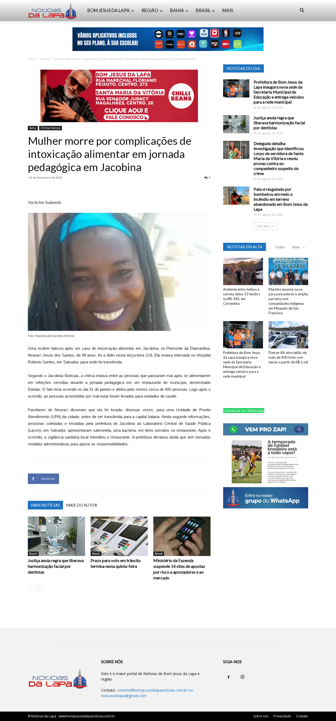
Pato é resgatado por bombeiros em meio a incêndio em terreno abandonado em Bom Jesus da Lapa (281, 199)
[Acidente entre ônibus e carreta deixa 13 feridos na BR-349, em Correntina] (243, 271)
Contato (302, 716)
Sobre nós (261, 716)
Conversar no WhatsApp (243, 410)
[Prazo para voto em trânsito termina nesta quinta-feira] (119, 536)
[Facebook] (228, 677)
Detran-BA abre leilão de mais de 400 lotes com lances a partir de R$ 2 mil (288, 357)
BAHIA (177, 10)
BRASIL (203, 10)
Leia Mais (264, 226)
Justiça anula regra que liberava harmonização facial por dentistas (56, 566)
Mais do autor (81, 505)
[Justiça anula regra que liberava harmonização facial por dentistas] (56, 536)
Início (32, 59)
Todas (280, 247)
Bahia (45, 59)
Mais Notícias (45, 505)
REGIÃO (149, 10)
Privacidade (282, 716)
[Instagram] (242, 677)
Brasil (33, 553)
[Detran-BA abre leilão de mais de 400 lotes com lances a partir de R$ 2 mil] (288, 334)
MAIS (227, 10)
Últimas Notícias (50, 128)
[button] (302, 10)
